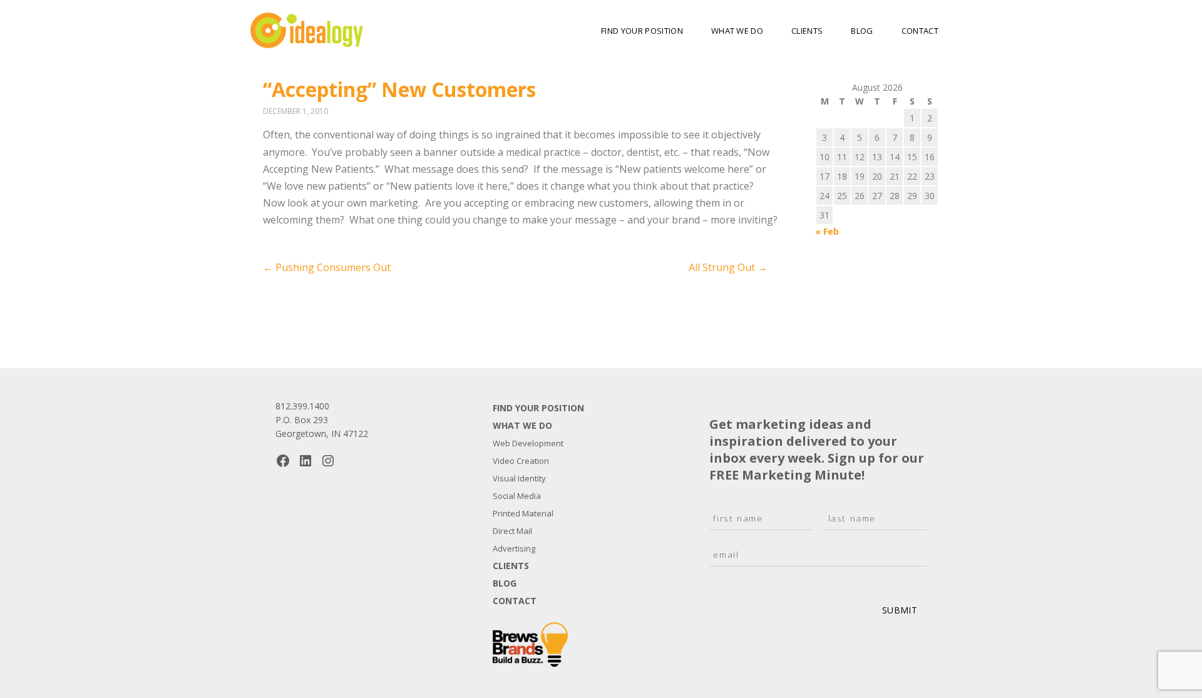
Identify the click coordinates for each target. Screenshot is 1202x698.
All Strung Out (728, 267)
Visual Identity (519, 478)
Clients (807, 30)
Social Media (517, 495)
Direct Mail (512, 530)
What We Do (737, 30)
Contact (920, 30)
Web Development (528, 443)
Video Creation (521, 460)
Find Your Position (642, 30)
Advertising (514, 548)
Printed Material (523, 513)
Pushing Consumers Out (327, 267)
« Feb (827, 231)
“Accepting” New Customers (399, 89)
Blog (862, 30)
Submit (899, 610)
